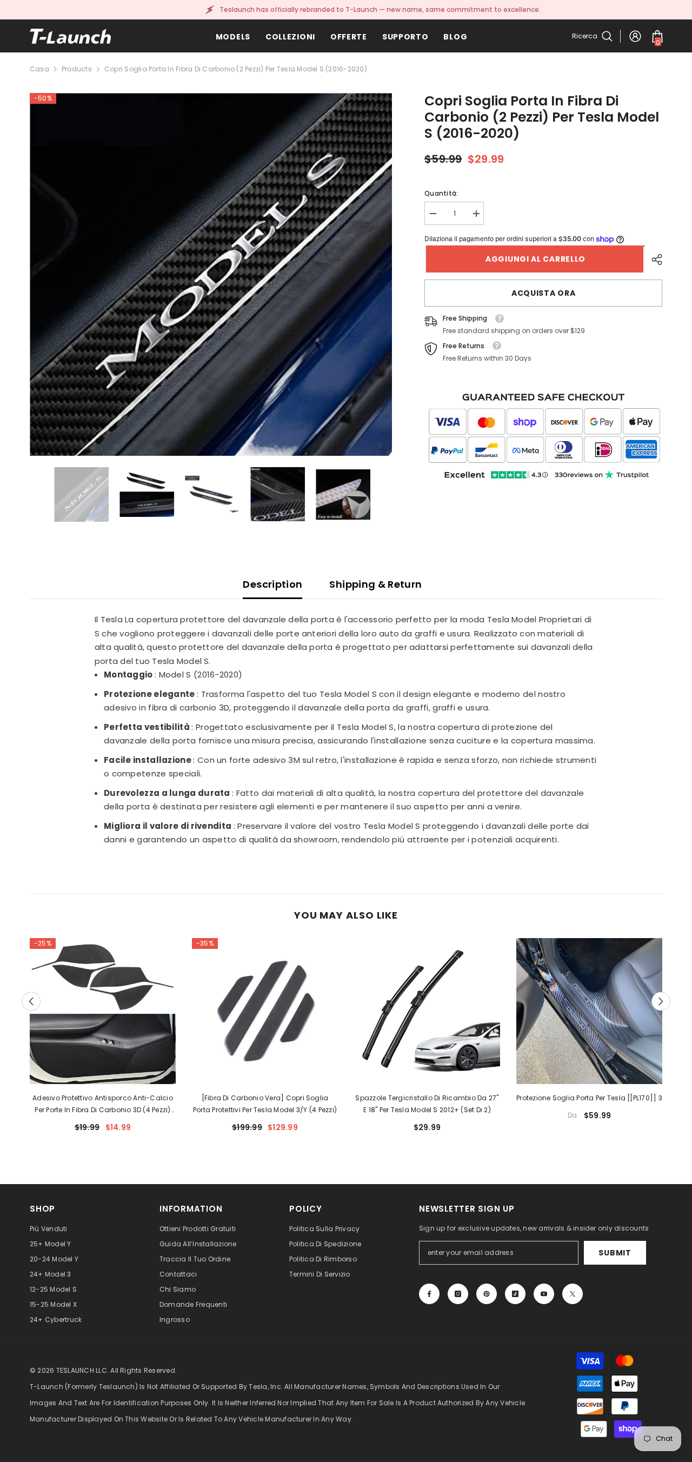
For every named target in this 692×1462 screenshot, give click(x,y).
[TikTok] (515, 1294)
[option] (211, 274)
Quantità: (441, 193)
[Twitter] (572, 1294)
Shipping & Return (375, 584)
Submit (614, 1252)
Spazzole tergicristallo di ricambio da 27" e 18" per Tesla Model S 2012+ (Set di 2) (426, 1103)
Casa (39, 69)
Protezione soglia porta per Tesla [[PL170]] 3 (589, 1097)
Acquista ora (543, 293)
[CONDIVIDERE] (652, 260)
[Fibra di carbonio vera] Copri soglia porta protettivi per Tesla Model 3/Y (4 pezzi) (265, 1103)
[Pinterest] (486, 1294)
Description (272, 584)
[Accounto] (635, 36)
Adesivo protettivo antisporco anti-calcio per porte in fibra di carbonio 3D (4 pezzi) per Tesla (102, 1104)
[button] (31, 1001)
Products (77, 69)
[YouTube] (544, 1294)
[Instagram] (458, 1294)
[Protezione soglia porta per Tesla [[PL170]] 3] (589, 1011)
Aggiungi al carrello (534, 259)
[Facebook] (429, 1294)
